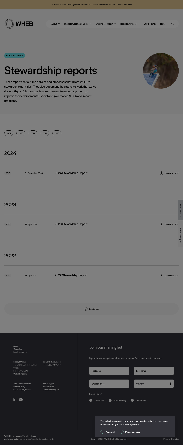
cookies (120, 420)
